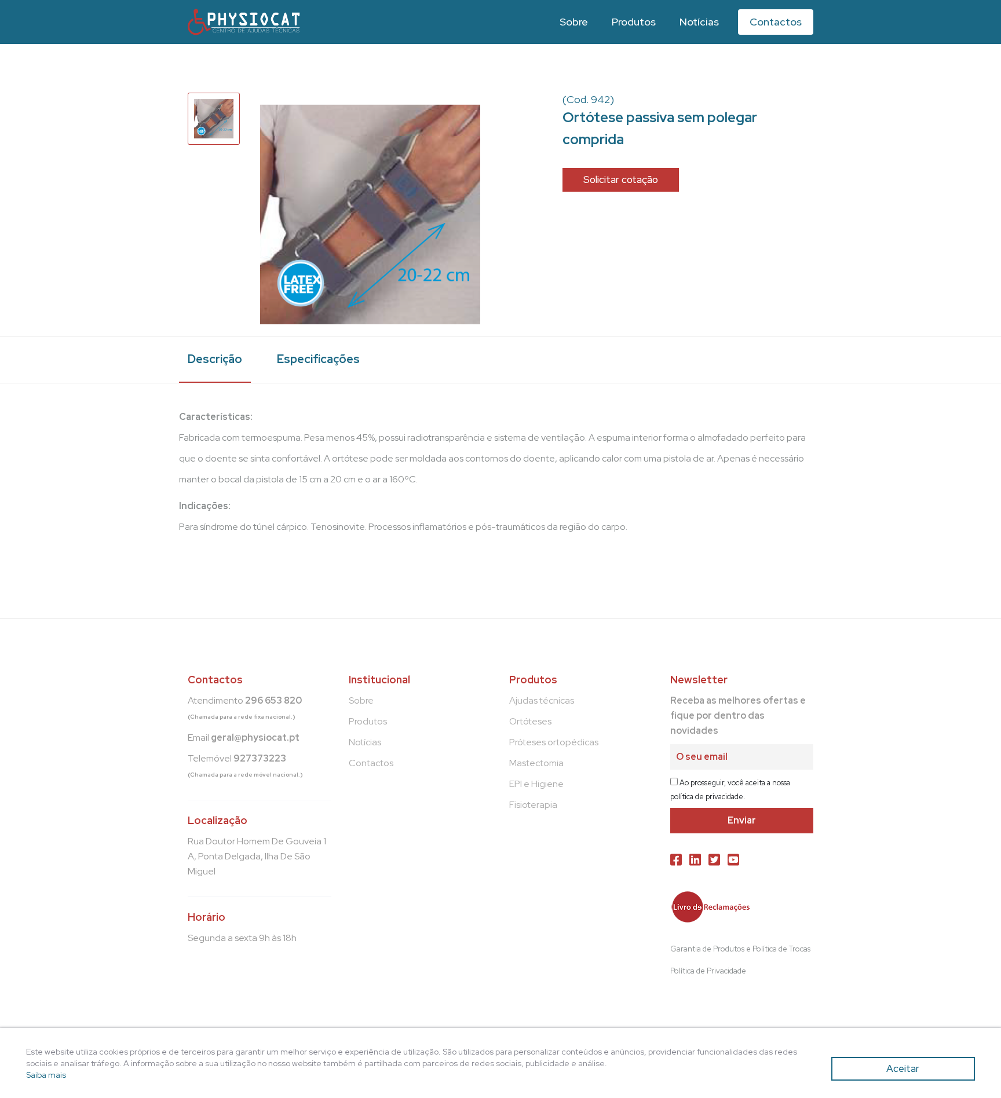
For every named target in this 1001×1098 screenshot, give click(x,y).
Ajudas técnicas (541, 700)
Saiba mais (46, 1075)
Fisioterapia (533, 805)
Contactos (776, 21)
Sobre (574, 21)
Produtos (634, 21)
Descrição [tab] (215, 359)
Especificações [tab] (318, 359)
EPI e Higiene (536, 784)
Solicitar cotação (620, 179)
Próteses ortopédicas (553, 742)
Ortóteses (530, 721)
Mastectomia (536, 763)
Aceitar (902, 1068)
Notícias (699, 21)
